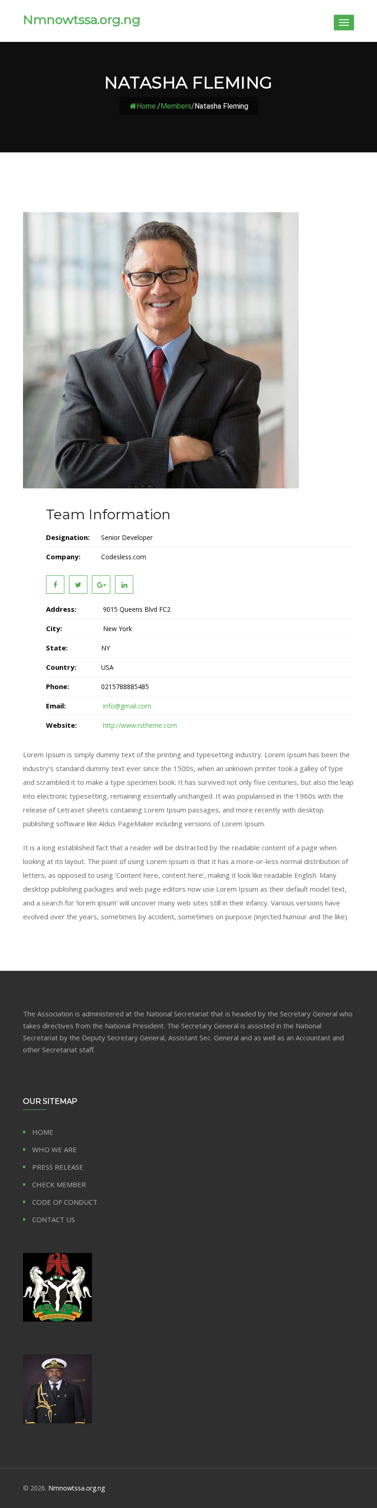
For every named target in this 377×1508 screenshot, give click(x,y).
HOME (42, 1132)
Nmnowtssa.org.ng (82, 20)
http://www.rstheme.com (139, 725)
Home (146, 106)
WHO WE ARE (54, 1149)
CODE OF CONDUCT (64, 1201)
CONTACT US (53, 1219)
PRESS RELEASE (57, 1167)
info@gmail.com (126, 706)
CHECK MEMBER (59, 1184)
